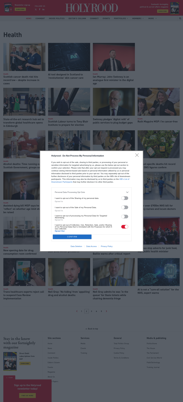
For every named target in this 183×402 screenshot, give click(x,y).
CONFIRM (72, 237)
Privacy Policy (107, 246)
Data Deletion (76, 246)
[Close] (137, 156)
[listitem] (91, 192)
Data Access (91, 246)
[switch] (124, 198)
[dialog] (91, 201)
